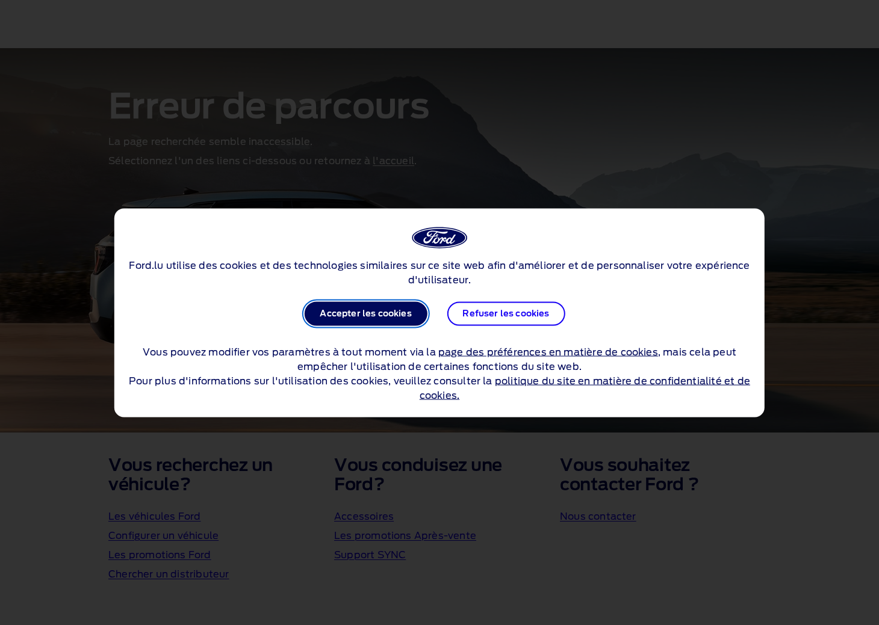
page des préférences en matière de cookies (548, 352)
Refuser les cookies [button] (505, 313)
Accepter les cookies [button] (365, 313)
